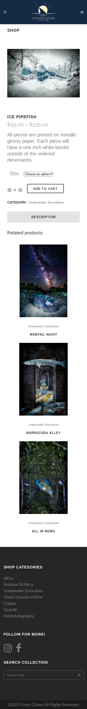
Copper (10, 603)
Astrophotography (19, 616)
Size (14, 173)
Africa (9, 578)
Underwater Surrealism (46, 202)
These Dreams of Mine (23, 597)
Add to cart (45, 188)
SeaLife (10, 610)
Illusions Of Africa (18, 585)
